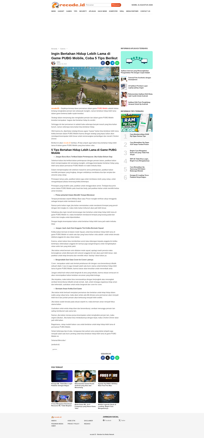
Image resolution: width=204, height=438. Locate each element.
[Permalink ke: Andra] (53, 63)
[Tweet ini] (108, 63)
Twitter (123, 420)
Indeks (54, 421)
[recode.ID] (68, 5)
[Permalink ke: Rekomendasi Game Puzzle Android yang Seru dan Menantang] (85, 376)
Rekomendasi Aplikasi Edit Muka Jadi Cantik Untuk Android (140, 95)
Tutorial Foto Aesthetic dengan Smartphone (139, 78)
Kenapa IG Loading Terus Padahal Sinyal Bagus (139, 176)
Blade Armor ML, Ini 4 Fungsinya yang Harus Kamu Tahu (85, 406)
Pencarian (116, 5)
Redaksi (87, 424)
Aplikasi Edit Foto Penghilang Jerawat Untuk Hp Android (139, 103)
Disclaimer (88, 421)
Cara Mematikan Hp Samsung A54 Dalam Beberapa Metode (137, 169)
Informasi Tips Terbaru (132, 111)
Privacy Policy (73, 424)
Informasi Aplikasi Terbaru (134, 48)
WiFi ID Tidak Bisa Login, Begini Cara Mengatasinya (139, 160)
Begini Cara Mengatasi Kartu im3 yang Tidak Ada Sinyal (139, 152)
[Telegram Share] (112, 63)
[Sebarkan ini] (103, 63)
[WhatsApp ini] (117, 63)
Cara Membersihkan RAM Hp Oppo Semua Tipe (139, 135)
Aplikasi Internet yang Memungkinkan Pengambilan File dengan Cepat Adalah (135, 72)
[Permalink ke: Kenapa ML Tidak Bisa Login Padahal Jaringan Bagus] (62, 376)
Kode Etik (71, 421)
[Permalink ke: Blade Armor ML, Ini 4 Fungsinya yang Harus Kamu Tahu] (85, 397)
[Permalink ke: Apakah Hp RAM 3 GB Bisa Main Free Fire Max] (108, 376)
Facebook (108, 420)
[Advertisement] (102, 31)
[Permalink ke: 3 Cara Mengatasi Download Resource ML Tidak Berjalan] (62, 396)
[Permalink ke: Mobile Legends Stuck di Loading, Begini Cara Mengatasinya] (108, 397)
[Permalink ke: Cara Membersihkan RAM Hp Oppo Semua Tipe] (137, 123)
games (54, 349)
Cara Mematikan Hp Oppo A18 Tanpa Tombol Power (139, 143)
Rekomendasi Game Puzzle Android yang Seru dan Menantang (84, 385)
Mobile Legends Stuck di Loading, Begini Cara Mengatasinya (107, 406)
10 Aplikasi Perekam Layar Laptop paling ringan (138, 87)
